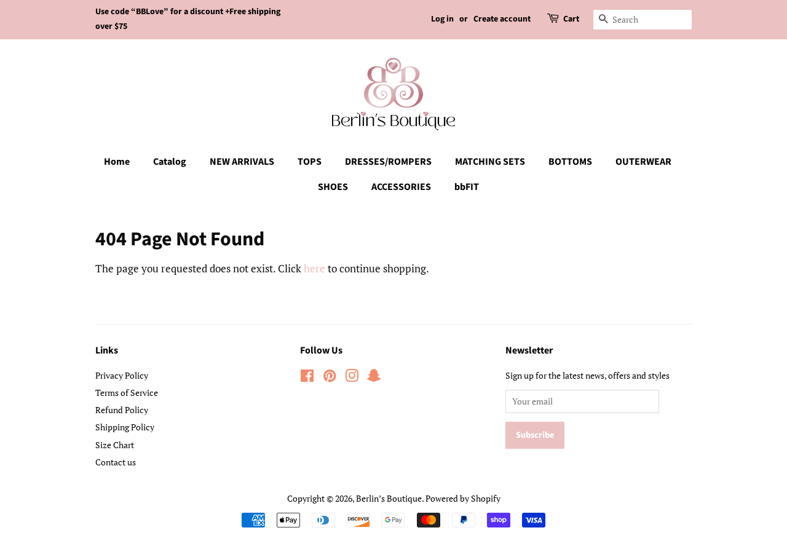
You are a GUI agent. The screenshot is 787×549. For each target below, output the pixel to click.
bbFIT (466, 187)
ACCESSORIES (401, 187)
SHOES (333, 187)
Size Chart (114, 445)
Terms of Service (126, 392)
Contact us (115, 462)
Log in (442, 19)
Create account (502, 19)
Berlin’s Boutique (389, 498)
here (314, 268)
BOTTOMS (570, 161)
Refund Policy (121, 410)
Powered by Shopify (462, 498)
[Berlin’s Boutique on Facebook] (307, 378)
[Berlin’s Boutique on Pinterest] (329, 378)
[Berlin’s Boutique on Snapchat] (374, 378)
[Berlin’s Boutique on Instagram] (351, 378)
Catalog (169, 161)
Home (117, 161)
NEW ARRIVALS (242, 161)
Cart (571, 19)
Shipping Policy (124, 427)
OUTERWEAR (643, 161)
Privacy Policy (121, 375)
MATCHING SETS (490, 161)
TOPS (310, 161)
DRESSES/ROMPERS (388, 161)
